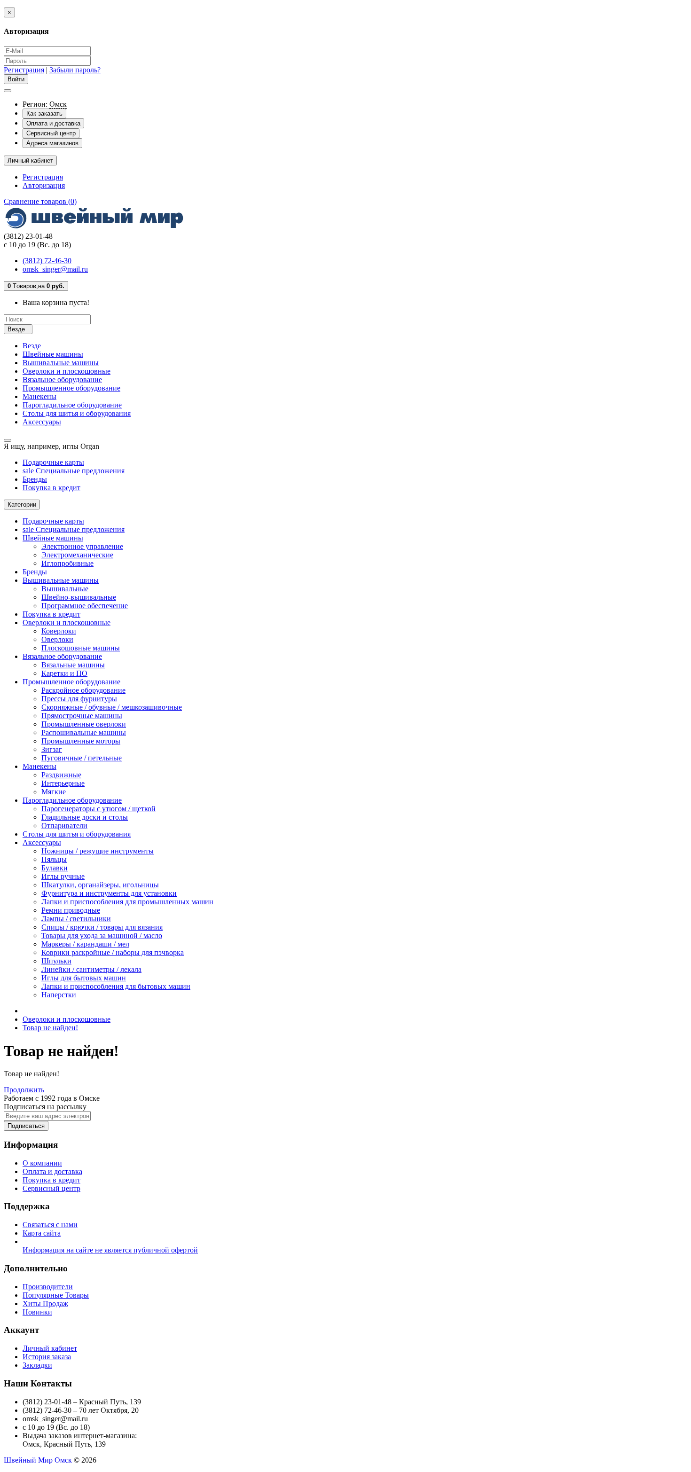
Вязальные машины (73, 665)
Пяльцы (54, 859)
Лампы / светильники (76, 919)
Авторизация (44, 185)
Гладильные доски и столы (84, 817)
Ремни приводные (70, 910)
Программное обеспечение (84, 606)
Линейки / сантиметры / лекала (91, 969)
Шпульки (56, 961)
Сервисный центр (51, 133)
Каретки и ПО (64, 673)
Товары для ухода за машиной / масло (101, 936)
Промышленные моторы (80, 741)
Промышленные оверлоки (83, 724)
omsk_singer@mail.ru (55, 269)
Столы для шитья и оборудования (77, 413)
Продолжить (24, 1090)
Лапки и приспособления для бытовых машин (115, 986)
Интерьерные (63, 783)
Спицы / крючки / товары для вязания (102, 927)
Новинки (37, 1312)
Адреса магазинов (52, 143)
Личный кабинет (50, 1348)
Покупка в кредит (51, 488)
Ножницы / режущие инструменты (97, 851)
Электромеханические (77, 555)
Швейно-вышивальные (78, 597)
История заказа (47, 1357)
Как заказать (44, 113)
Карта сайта (42, 1233)
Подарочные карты (53, 462)
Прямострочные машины (81, 716)
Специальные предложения (74, 471)
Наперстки (58, 995)
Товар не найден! (50, 1028)
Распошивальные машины (83, 732)
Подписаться (26, 1125)
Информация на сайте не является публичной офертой (110, 1250)
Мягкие (53, 792)
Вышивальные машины (61, 363)
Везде (32, 346)
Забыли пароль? (75, 70)
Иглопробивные (67, 563)
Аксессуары (42, 422)
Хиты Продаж (45, 1304)
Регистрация (24, 70)
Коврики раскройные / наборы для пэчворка (112, 952)
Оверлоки (57, 639)
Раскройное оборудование (83, 690)
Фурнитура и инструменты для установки (109, 893)
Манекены (39, 396)
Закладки (37, 1365)
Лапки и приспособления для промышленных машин (127, 902)
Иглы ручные (63, 876)
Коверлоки (58, 631)
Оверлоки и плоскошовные (66, 371)
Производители (48, 1287)
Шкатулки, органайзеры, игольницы (100, 885)
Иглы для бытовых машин (83, 978)
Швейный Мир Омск (38, 1460)
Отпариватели (64, 826)
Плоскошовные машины (80, 648)
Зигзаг (51, 749)
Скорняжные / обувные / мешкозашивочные (111, 707)
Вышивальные (64, 589)
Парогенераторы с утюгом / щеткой (98, 809)
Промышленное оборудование (71, 388)
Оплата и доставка (53, 123)
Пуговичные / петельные (81, 758)
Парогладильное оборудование (72, 405)
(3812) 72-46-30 (47, 261)
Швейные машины (53, 354)
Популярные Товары (56, 1295)
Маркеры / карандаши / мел (85, 944)
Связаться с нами (50, 1225)
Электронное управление (82, 546)
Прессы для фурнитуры (79, 699)
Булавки (54, 868)
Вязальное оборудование (62, 380)
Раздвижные (61, 775)
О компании (42, 1163)
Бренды (35, 479)
